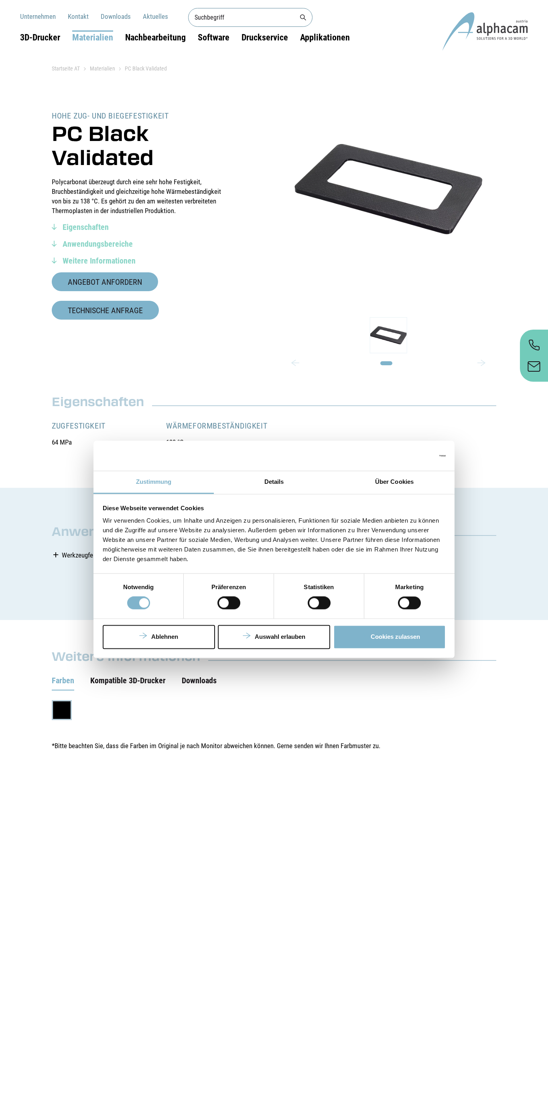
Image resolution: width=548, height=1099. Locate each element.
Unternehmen (38, 16)
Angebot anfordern (105, 282)
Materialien (92, 37)
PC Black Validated (146, 68)
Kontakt (78, 16)
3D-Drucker (40, 37)
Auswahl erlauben (280, 636)
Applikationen (325, 37)
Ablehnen (164, 636)
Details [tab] (274, 481)
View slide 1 (386, 363)
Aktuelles (155, 16)
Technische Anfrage (105, 310)
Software (213, 37)
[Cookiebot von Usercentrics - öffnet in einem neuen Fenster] (410, 456)
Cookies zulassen (395, 636)
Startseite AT (66, 68)
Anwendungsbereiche (97, 244)
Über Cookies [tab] (394, 481)
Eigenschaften (85, 227)
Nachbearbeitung (155, 37)
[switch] (228, 603)
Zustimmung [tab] (154, 481)
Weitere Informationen (98, 261)
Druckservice (265, 37)
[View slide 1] (388, 335)
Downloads (116, 16)
